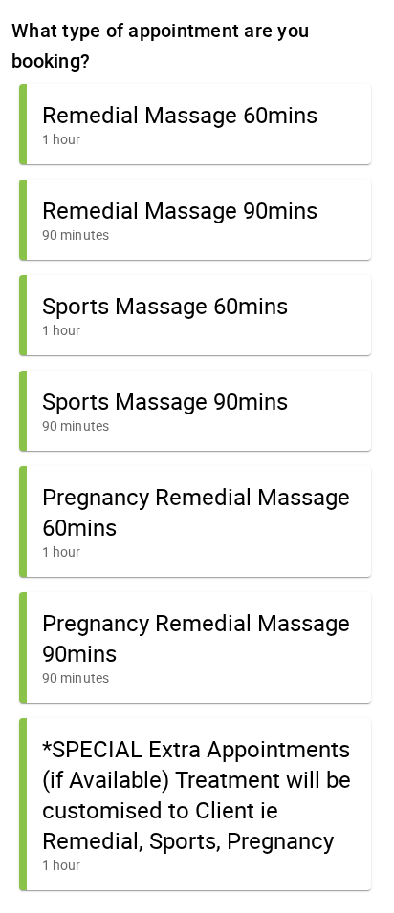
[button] (195, 124)
